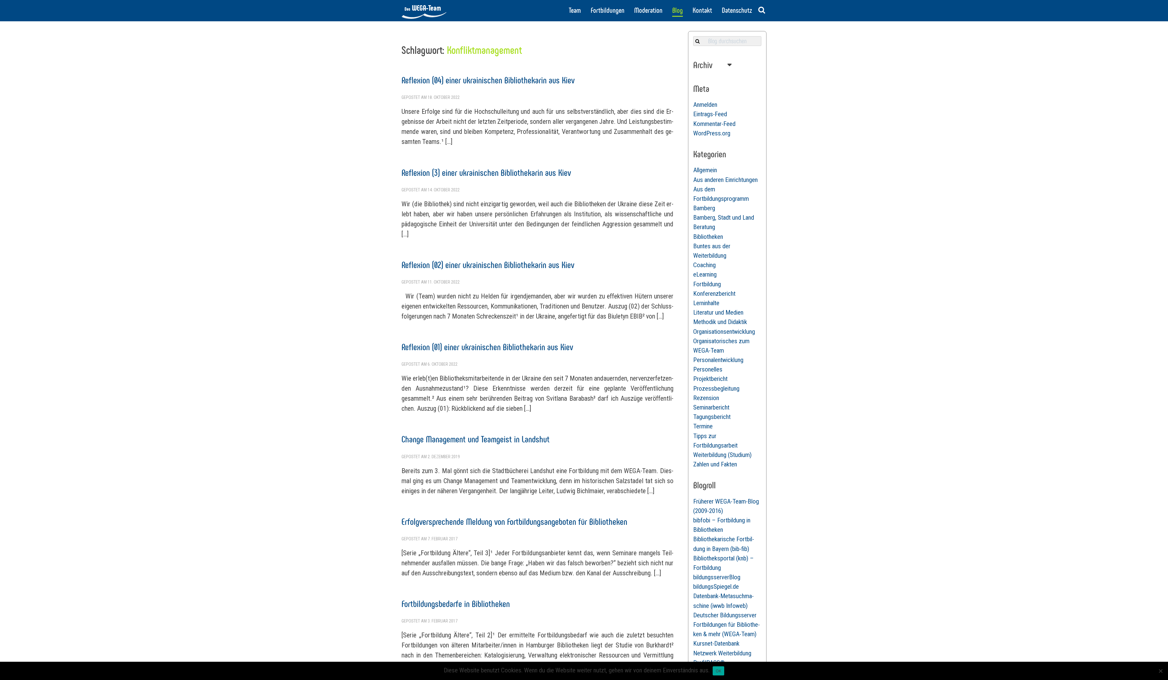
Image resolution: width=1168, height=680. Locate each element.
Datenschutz (737, 10)
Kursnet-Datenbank (716, 643)
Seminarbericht (711, 407)
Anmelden (705, 104)
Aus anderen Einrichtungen (725, 179)
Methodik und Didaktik (720, 322)
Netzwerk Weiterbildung (722, 653)
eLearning (705, 274)
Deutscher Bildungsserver (724, 615)
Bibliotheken (708, 236)
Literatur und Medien (718, 312)
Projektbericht (710, 378)
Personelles (707, 369)
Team (575, 10)
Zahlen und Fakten (715, 464)
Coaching (704, 265)
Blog (677, 10)
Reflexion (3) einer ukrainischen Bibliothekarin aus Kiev (486, 172)
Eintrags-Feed (710, 114)
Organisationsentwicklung (724, 331)
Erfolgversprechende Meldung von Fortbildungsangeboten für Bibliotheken (514, 521)
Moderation (648, 10)
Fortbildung (707, 284)
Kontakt (702, 10)
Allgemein (705, 170)
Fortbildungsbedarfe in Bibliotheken (455, 603)
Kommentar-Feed (714, 123)
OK (718, 670)
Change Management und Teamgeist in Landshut (475, 439)
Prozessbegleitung (716, 388)
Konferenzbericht (714, 293)
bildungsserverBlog (716, 577)
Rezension (706, 398)
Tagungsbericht (712, 416)
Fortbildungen (607, 10)
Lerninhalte (706, 303)
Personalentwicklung (718, 360)
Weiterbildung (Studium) (722, 455)
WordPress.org (711, 133)
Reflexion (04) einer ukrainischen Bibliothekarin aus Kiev (488, 80)
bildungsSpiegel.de (716, 586)
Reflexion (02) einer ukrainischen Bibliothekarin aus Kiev (487, 264)
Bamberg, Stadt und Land (723, 217)
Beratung (704, 227)
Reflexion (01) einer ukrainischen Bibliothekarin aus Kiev (487, 347)
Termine (703, 426)
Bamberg (704, 208)
